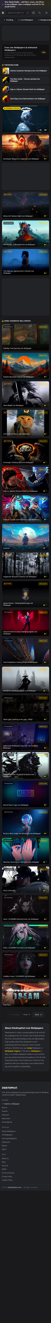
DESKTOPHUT (9, 1087)
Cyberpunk (6, 1142)
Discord (5, 1165)
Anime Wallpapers (9, 1131)
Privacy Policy (7, 1176)
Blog (3, 1162)
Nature (4, 1146)
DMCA (4, 1169)
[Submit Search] (39, 12)
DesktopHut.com (14, 1187)
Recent (4, 1107)
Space (4, 1149)
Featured (5, 1115)
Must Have (6, 1118)
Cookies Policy (7, 1180)
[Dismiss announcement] (48, 4)
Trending (9, 20)
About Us (5, 1158)
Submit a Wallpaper (11, 1104)
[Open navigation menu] (46, 12)
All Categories (7, 1122)
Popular (5, 1111)
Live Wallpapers (27, 20)
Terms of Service (8, 1173)
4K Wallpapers (7, 1135)
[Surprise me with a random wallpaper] (33, 12)
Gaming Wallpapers (9, 1138)
